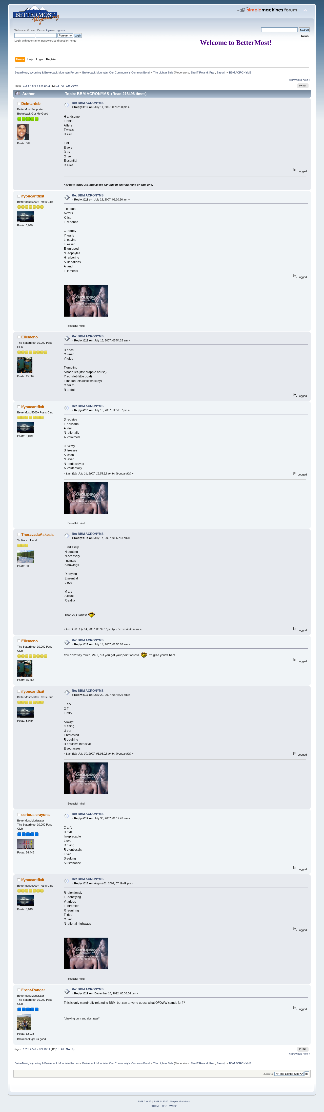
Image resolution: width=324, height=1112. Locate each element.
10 (45, 85)
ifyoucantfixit (32, 196)
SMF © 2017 (161, 1101)
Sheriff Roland (199, 72)
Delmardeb (30, 103)
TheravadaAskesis (37, 534)
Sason (221, 72)
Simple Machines (180, 1101)
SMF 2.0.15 (145, 1101)
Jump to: (269, 1073)
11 (48, 85)
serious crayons (35, 814)
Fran (212, 72)
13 (57, 85)
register (60, 30)
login (49, 30)
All (62, 85)
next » (306, 79)
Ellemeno (29, 337)
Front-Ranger (33, 990)
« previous (295, 79)
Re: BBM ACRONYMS (88, 103)
